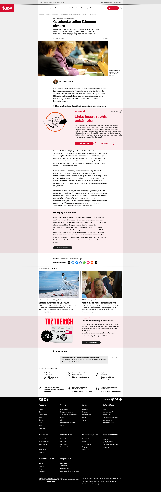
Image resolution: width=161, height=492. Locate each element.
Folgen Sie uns (106, 399)
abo (104, 409)
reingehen (42, 452)
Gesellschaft (43, 415)
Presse (84, 420)
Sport (41, 420)
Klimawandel (64, 409)
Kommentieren (65, 258)
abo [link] (102, 2)
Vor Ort (84, 441)
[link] (43, 8)
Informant (85, 481)
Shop (40, 469)
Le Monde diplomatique (110, 445)
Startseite (41, 14)
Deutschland (54, 14)
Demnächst (85, 439)
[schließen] (120, 111)
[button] (121, 8)
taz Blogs (106, 439)
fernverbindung (44, 441)
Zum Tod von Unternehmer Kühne (68, 416)
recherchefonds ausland (110, 417)
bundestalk (42, 439)
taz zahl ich (106, 415)
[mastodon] (112, 400)
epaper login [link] (117, 2)
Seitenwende (112, 481)
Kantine (41, 466)
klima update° (43, 444)
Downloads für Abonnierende (69, 471)
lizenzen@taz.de (51, 481)
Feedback (63, 463)
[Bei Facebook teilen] (80, 262)
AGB (106, 481)
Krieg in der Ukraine (66, 412)
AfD (61, 420)
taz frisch (63, 441)
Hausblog (85, 412)
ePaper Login (64, 468)
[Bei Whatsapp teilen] (84, 262)
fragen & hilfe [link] (60, 2)
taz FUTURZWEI (108, 442)
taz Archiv (106, 447)
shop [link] (54, 2)
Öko (40, 412)
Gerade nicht (114, 111)
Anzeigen (42, 471)
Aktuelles (85, 409)
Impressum (100, 481)
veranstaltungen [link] (48, 2)
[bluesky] (116, 400)
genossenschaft (108, 412)
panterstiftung (107, 420)
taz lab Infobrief (65, 447)
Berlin (41, 423)
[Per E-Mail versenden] (69, 262)
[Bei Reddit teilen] (92, 262)
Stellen (84, 417)
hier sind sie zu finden (72, 361)
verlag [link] (40, 2)
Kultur (41, 417)
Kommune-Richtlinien (107, 478)
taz (44, 399)
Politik (47, 14)
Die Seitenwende (87, 415)
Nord (40, 425)
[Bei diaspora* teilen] (88, 262)
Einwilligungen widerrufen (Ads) (91, 484)
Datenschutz (93, 481)
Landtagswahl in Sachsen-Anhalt (68, 424)
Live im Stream (86, 444)
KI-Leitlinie (117, 478)
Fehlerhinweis (74, 258)
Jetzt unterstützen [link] (62, 248)
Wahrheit (42, 428)
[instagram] (120, 400)
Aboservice (64, 466)
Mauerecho (42, 447)
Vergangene (85, 447)
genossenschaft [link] (108, 2)
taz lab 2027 (85, 449)
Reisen (41, 463)
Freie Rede (42, 449)
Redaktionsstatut (94, 478)
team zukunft (64, 439)
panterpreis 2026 (108, 423)
